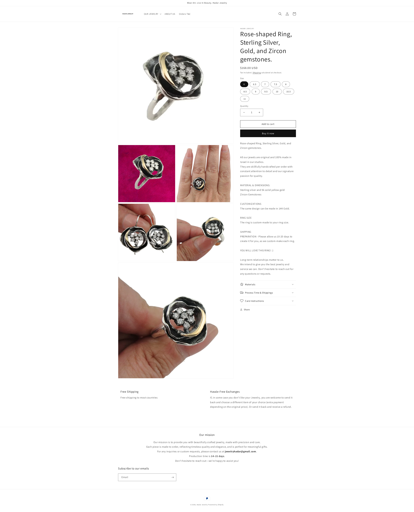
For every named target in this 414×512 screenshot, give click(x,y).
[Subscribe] (172, 477)
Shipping (257, 72)
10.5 (288, 91)
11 (245, 98)
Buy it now (268, 133)
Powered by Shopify (216, 505)
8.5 (245, 91)
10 (277, 91)
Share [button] (247, 309)
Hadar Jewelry (202, 505)
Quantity (244, 106)
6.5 (254, 84)
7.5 (275, 84)
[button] (152, 14)
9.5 (266, 91)
